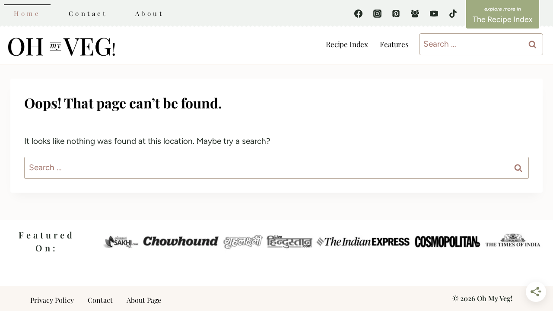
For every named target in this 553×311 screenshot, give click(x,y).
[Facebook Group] (415, 13)
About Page (144, 300)
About (149, 13)
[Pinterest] (396, 13)
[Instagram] (377, 13)
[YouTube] (434, 13)
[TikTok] (453, 13)
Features (394, 44)
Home (27, 13)
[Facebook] (358, 13)
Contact (88, 13)
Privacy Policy (52, 300)
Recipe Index (347, 44)
